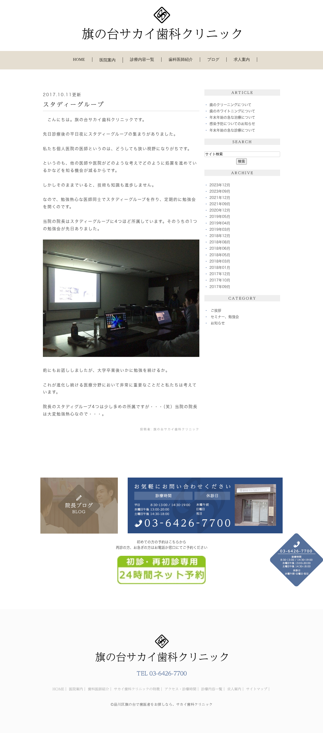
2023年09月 (219, 191)
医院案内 (76, 689)
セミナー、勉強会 (225, 317)
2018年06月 (219, 248)
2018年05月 (219, 255)
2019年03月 (219, 229)
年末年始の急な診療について (232, 130)
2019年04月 (219, 223)
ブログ (213, 59)
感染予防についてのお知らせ (232, 123)
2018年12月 (219, 236)
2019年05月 (219, 216)
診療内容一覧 (142, 59)
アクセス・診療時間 (180, 689)
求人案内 (242, 59)
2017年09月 (219, 287)
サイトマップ (256, 689)
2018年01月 (219, 267)
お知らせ (218, 323)
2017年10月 (219, 280)
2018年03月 (219, 261)
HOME (79, 59)
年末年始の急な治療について (232, 117)
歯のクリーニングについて (230, 105)
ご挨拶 (216, 310)
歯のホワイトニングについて (232, 111)
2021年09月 (219, 204)
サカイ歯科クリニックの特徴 (137, 689)
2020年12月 (219, 210)
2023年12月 (219, 185)
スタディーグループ (73, 104)
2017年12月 (219, 274)
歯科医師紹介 (181, 59)
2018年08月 (219, 242)
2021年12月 (219, 197)
